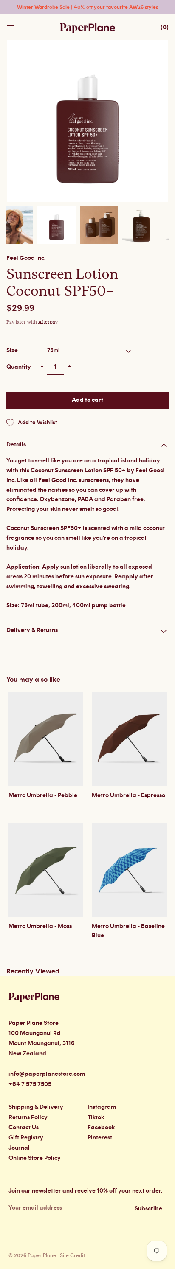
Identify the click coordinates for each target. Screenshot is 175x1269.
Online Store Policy (34, 1158)
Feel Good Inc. (25, 258)
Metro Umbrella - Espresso (128, 795)
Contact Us (23, 1128)
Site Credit (72, 1255)
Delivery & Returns (32, 630)
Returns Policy (28, 1117)
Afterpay (48, 322)
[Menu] (11, 25)
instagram (102, 1107)
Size (12, 350)
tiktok (96, 1117)
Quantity (18, 367)
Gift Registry (25, 1138)
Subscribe (148, 1209)
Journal (19, 1148)
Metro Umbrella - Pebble (42, 795)
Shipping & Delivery (35, 1107)
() (165, 28)
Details (16, 445)
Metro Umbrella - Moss (40, 926)
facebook (101, 1128)
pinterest (100, 1138)
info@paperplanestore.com (46, 1074)
